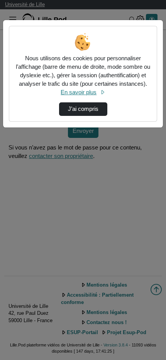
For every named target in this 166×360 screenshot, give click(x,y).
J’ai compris (83, 109)
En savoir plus (79, 92)
